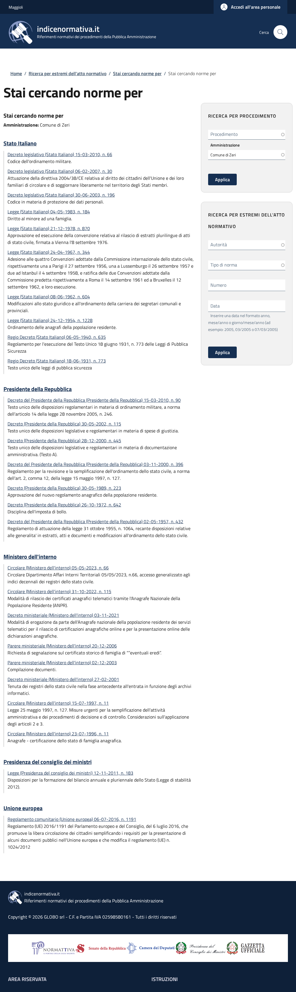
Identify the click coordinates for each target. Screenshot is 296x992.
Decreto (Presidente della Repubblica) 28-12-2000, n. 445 (64, 440)
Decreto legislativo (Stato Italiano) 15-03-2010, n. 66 (60, 154)
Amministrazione (225, 145)
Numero (218, 285)
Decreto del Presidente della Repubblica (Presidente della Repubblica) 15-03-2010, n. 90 (94, 400)
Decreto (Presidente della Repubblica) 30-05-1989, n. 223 (64, 487)
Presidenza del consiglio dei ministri (47, 762)
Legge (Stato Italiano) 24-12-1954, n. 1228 (50, 320)
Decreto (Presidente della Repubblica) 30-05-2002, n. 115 (64, 423)
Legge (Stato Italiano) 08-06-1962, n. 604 (49, 296)
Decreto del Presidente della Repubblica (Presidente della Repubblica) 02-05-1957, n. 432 (95, 521)
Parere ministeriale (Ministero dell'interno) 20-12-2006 (62, 645)
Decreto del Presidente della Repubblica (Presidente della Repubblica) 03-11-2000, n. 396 (95, 464)
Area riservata (27, 979)
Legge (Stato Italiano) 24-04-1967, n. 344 (49, 252)
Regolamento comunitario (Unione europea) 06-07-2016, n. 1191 (72, 819)
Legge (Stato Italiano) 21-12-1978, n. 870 (49, 228)
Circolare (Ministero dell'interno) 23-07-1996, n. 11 (58, 733)
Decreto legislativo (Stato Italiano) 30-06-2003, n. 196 (61, 194)
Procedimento (224, 134)
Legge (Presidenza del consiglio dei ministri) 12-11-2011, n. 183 (70, 772)
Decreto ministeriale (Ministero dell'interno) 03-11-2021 (63, 615)
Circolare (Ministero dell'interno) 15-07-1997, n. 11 (58, 702)
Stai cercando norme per (137, 73)
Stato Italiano (20, 143)
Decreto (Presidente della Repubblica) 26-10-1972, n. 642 (64, 504)
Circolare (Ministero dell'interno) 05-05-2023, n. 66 (58, 567)
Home (16, 73)
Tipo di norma (223, 264)
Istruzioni (164, 979)
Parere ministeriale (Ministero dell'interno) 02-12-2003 (62, 662)
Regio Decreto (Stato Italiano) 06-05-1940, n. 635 (57, 337)
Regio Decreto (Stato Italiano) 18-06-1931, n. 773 (57, 360)
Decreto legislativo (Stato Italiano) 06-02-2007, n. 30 (60, 171)
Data (215, 305)
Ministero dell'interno (30, 556)
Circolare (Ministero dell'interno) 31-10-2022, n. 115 (59, 591)
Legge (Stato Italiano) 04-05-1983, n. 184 (49, 211)
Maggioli (16, 7)
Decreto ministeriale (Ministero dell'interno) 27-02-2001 (63, 679)
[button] (250, 7)
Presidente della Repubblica (37, 389)
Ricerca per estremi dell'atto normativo (67, 73)
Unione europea (22, 808)
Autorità (218, 244)
